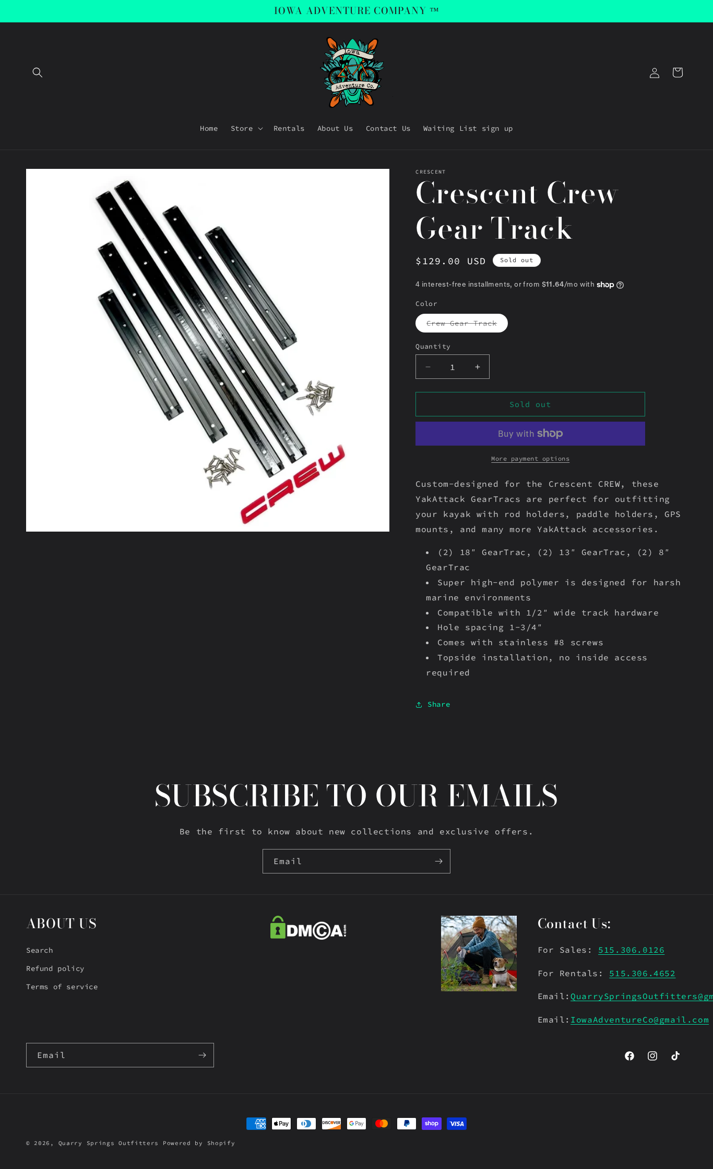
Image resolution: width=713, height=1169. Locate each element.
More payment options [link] (530, 458)
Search (39, 950)
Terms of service (62, 986)
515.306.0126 (631, 949)
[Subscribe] (438, 861)
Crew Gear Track (467, 325)
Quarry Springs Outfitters (108, 1143)
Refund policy (55, 968)
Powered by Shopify (199, 1143)
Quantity (432, 346)
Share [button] (438, 704)
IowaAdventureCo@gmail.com (640, 1019)
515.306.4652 (642, 973)
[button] (37, 72)
